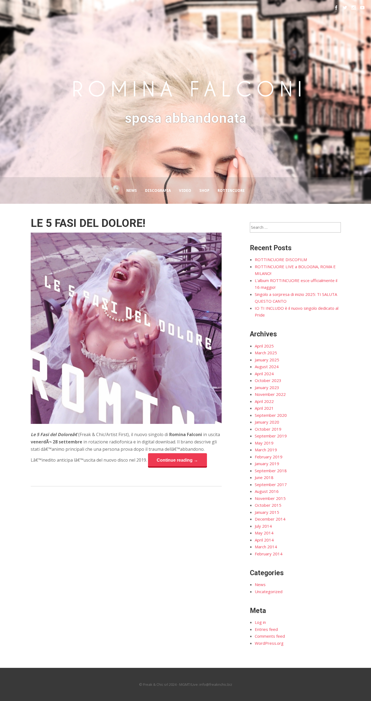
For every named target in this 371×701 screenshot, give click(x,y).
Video (185, 190)
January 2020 (267, 422)
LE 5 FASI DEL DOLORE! (88, 223)
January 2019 (267, 463)
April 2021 (264, 408)
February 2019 (268, 456)
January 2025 (267, 359)
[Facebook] (336, 7)
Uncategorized (268, 591)
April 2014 (264, 540)
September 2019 (271, 436)
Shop (204, 190)
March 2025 (266, 352)
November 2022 (270, 394)
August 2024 (267, 366)
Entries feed (266, 629)
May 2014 (264, 533)
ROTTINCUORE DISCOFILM (281, 259)
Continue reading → (177, 460)
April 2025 (264, 346)
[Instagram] (353, 7)
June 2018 (264, 477)
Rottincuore (231, 190)
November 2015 (270, 498)
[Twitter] (345, 7)
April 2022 (264, 401)
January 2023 (267, 387)
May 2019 (264, 443)
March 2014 (266, 546)
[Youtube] (362, 7)
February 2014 (268, 553)
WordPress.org (269, 643)
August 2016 (267, 491)
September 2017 (271, 484)
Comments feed (270, 636)
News (131, 190)
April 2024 (264, 373)
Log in (260, 622)
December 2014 (270, 519)
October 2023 (268, 380)
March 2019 (266, 449)
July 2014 (263, 526)
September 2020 (271, 415)
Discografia (158, 190)
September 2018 (271, 470)
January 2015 (267, 512)
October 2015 (268, 505)
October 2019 (268, 429)
